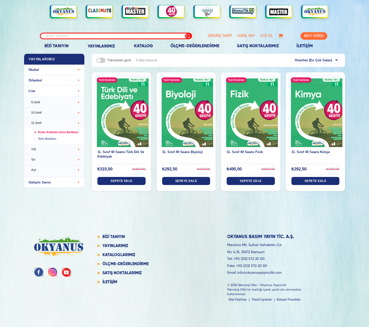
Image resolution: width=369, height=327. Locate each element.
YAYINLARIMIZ (101, 46)
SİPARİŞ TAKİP (220, 36)
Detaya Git (121, 106)
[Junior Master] (135, 11)
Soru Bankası (47, 138)
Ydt (55, 149)
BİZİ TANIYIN (56, 46)
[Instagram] (53, 272)
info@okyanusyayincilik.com (259, 272)
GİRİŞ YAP (246, 36)
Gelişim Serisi (54, 182)
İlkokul (54, 70)
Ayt (55, 170)
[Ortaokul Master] (279, 11)
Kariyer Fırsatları (288, 299)
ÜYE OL (266, 36)
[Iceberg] (207, 11)
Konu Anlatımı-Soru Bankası (58, 132)
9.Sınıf (55, 102)
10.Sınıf (55, 112)
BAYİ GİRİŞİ (314, 36)
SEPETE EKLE (121, 181)
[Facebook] (39, 272)
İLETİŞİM (304, 46)
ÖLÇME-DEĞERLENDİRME (194, 46)
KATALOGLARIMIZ (118, 255)
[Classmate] (99, 11)
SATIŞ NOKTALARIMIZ (258, 46)
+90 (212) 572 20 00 (249, 259)
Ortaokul (54, 80)
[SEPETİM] (280, 36)
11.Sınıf (55, 123)
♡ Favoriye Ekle (121, 115)
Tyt (55, 159)
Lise (54, 91)
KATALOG (143, 46)
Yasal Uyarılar (262, 299)
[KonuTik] (243, 11)
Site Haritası (237, 299)
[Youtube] (67, 272)
